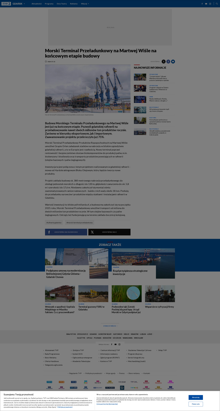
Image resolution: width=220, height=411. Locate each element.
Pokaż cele (196, 404)
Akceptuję (195, 397)
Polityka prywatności (65, 407)
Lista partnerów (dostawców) (107, 404)
